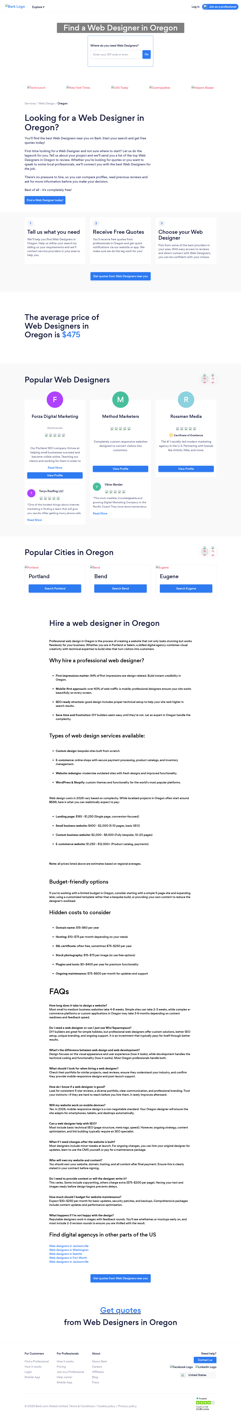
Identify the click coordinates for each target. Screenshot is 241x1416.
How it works (33, 1367)
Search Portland (55, 588)
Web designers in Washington (69, 1250)
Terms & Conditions (82, 1406)
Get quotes (120, 1310)
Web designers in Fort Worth (68, 1258)
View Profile (55, 475)
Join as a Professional (70, 1372)
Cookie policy (106, 1406)
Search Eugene (186, 588)
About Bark (99, 1361)
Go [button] (147, 54)
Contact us (205, 1360)
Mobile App (32, 1377)
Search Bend (120, 588)
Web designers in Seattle (65, 1254)
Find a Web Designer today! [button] (45, 200)
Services (30, 103)
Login (28, 1372)
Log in (196, 7)
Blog (95, 1377)
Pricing (61, 1367)
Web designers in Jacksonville (69, 1246)
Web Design (47, 103)
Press (95, 1382)
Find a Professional (37, 1361)
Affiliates (98, 1372)
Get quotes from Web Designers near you (120, 276)
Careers (97, 1367)
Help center (64, 1377)
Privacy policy (127, 1406)
